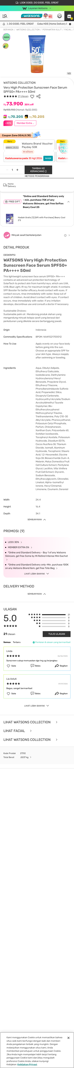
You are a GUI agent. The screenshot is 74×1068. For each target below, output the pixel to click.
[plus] (17, 170)
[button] (69, 16)
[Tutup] (68, 1038)
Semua (6, 642)
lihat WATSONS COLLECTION (27, 740)
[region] (37, 1050)
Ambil (48, 158)
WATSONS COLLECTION (19, 82)
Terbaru (16, 642)
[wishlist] (32, 96)
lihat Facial (14, 731)
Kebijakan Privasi (27, 1064)
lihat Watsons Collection (27, 722)
